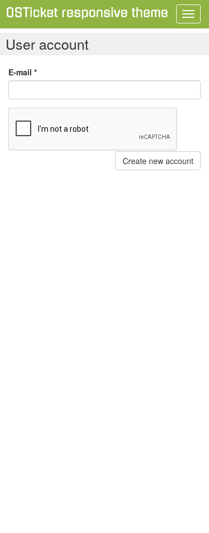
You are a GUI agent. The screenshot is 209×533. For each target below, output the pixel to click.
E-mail (22, 72)
